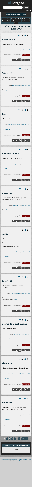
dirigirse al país (10, 153)
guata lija (7, 193)
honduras (7, 256)
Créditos (11, 459)
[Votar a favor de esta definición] (19, 35)
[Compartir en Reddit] (23, 59)
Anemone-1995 (16, 415)
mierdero (7, 402)
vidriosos (7, 72)
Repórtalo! (26, 54)
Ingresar (27, 10)
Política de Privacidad (27, 459)
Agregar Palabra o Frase (17, 14)
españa (7, 298)
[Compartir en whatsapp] (19, 59)
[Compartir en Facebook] (13, 59)
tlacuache (7, 363)
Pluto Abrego (17, 334)
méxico (7, 378)
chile (6, 168)
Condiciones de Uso (5, 459)
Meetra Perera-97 (16, 373)
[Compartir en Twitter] (16, 59)
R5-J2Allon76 (17, 164)
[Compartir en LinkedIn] (25, 59)
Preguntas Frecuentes (17, 459)
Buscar (26, 7)
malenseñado (9, 39)
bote (4, 114)
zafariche (7, 280)
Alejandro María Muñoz (14, 124)
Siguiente (25, 438)
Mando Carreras (16, 50)
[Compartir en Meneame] (28, 59)
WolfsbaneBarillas (15, 293)
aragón (15, 299)
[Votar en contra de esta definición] (25, 35)
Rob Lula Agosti (16, 85)
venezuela (7, 339)
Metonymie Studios (18, 460)
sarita (5, 234)
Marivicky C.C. (16, 205)
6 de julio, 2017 (26, 50)
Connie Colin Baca (15, 252)
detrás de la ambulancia (14, 323)
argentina (7, 90)
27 (19, 438)
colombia (7, 129)
